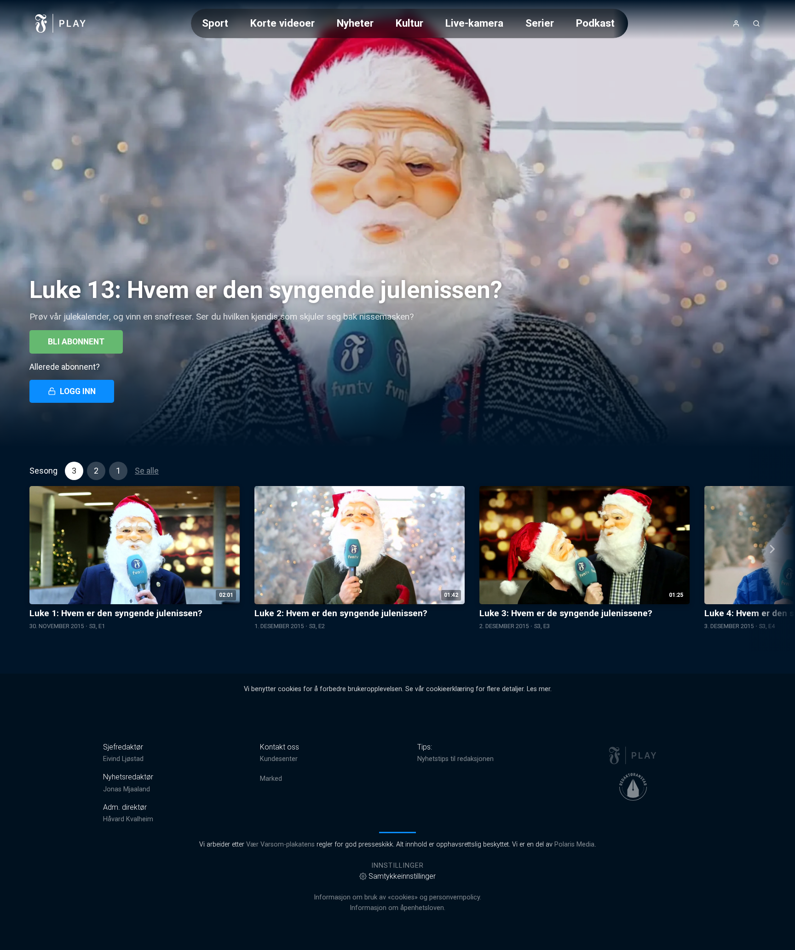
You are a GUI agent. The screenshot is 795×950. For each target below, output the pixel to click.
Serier (539, 23)
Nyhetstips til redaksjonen (455, 759)
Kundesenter (279, 759)
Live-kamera (474, 23)
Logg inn (78, 391)
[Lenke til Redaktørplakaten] (633, 787)
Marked (271, 779)
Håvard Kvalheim (128, 819)
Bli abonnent (76, 341)
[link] (60, 23)
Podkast (595, 23)
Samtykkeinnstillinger (402, 876)
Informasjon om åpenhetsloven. (397, 908)
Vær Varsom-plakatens (280, 844)
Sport (215, 23)
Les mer (538, 689)
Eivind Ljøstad (123, 759)
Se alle (147, 470)
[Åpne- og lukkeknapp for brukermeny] (736, 23)
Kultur (409, 23)
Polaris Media (574, 844)
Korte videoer (282, 23)
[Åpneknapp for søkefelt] (756, 23)
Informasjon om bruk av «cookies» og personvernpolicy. (397, 897)
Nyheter (355, 23)
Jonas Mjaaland (126, 789)
